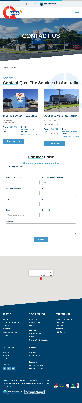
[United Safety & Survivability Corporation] (12, 7)
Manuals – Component (64, 319)
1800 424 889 (45, 380)
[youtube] (13, 368)
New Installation (35, 333)
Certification (60, 322)
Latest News (33, 319)
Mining (5, 319)
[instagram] (9, 368)
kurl (11, 386)
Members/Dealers (35, 355)
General (32, 337)
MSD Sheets (60, 332)
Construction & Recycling (12, 322)
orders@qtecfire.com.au (30, 134)
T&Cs (46, 383)
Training (6, 352)
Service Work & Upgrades (38, 340)
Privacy (40, 383)
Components (60, 325)
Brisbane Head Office (36, 365)
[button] (41, 279)
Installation (7, 359)
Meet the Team (34, 322)
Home (6, 67)
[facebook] (4, 368)
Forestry (6, 325)
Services (6, 355)
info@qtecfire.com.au (29, 129)
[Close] (50, 272)
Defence (6, 335)
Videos (31, 325)
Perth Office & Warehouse (38, 368)
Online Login (33, 352)
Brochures (59, 329)
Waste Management (10, 332)
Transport (6, 329)
